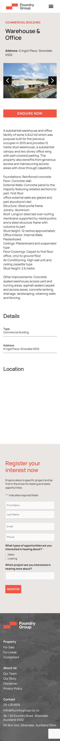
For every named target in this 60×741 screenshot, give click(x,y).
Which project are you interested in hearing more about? (28, 566)
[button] (51, 6)
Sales (11, 554)
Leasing (12, 558)
